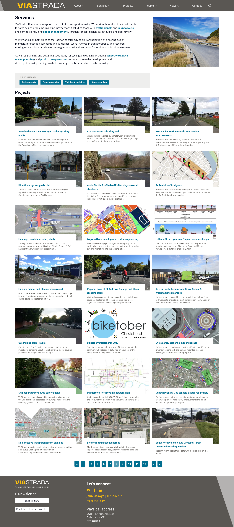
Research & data (99, 82)
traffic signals (104, 28)
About (77, 5)
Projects (128, 5)
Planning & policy (51, 82)
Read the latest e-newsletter (32, 509)
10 (130, 463)
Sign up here (32, 500)
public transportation (53, 59)
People (149, 5)
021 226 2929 (115, 496)
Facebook (94, 490)
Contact (197, 5)
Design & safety (29, 82)
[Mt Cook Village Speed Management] (186, 42)
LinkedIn (100, 490)
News (173, 5)
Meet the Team (96, 501)
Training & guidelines (75, 82)
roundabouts (126, 28)
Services (102, 5)
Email (88, 490)
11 (138, 463)
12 (145, 463)
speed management (55, 31)
